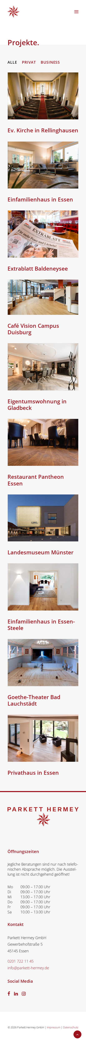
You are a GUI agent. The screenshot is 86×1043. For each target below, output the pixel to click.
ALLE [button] (12, 62)
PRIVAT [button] (29, 62)
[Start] (43, 816)
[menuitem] (12, 62)
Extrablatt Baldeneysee (38, 268)
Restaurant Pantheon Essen (36, 480)
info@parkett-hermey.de (28, 967)
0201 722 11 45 (21, 961)
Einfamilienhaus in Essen (40, 199)
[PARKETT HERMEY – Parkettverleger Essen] (13, 12)
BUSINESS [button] (50, 62)
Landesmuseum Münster (40, 552)
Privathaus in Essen (33, 772)
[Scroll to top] (77, 1034)
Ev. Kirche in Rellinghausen (43, 130)
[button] (76, 11)
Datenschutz (70, 1027)
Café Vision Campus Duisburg (33, 329)
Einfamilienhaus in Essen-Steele (41, 625)
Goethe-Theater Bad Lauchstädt (34, 700)
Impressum (53, 1027)
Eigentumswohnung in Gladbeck (37, 405)
